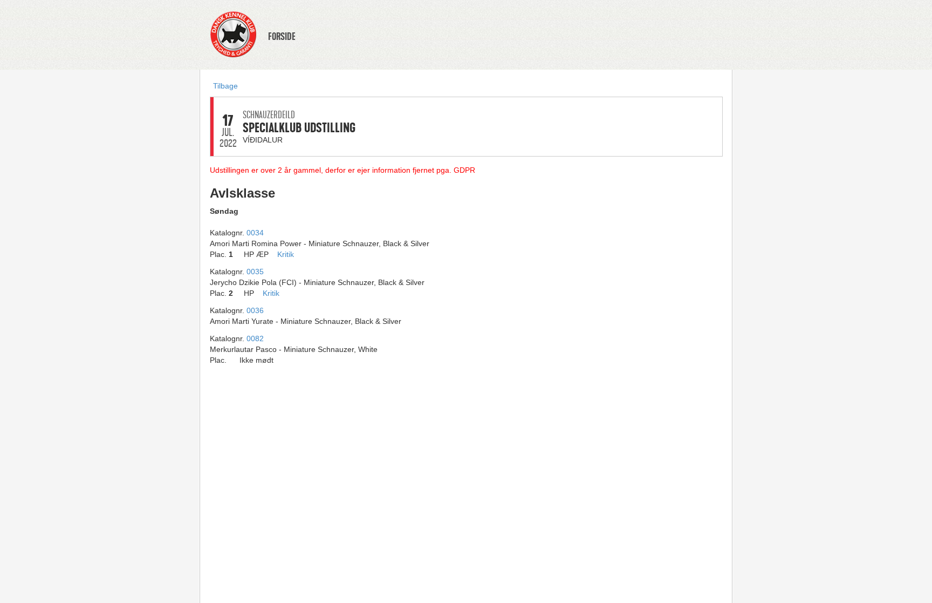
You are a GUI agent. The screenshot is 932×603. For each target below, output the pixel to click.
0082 (255, 338)
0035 (255, 271)
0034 (255, 232)
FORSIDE (282, 36)
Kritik (285, 254)
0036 (255, 310)
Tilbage (225, 86)
